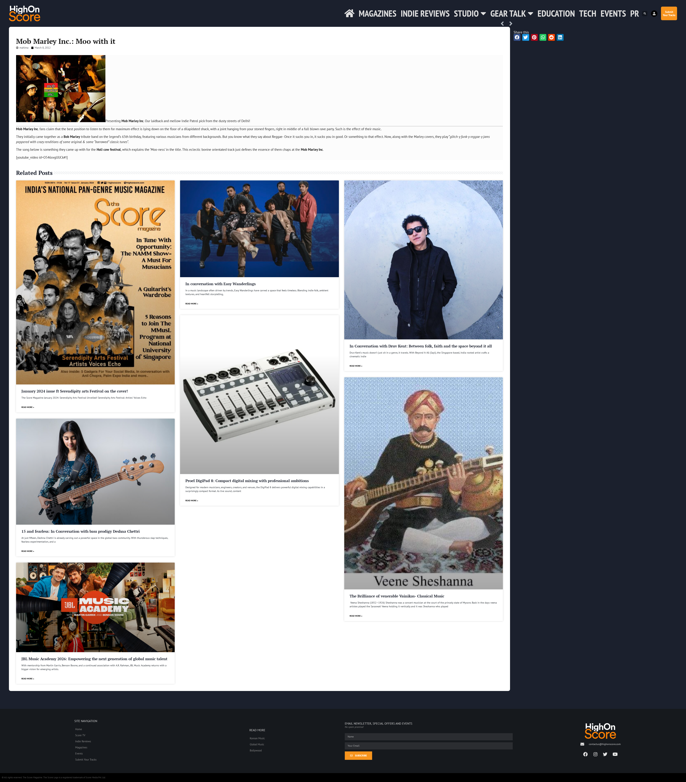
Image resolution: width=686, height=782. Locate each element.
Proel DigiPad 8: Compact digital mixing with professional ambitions (247, 480)
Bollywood (256, 750)
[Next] (510, 24)
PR (634, 13)
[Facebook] (585, 754)
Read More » (27, 407)
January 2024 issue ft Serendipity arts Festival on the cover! (74, 391)
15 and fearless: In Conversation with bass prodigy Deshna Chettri (80, 531)
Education (556, 13)
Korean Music (257, 738)
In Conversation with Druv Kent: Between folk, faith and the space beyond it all (421, 346)
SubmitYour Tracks (669, 13)
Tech (587, 13)
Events (613, 13)
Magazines (377, 13)
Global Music (257, 744)
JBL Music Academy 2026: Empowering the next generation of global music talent (94, 658)
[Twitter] (605, 754)
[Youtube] (615, 754)
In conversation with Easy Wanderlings (220, 283)
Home (78, 729)
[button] (644, 13)
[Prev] (504, 24)
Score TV (80, 735)
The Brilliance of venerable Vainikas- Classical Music (397, 596)
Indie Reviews (425, 13)
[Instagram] (595, 754)
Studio (466, 13)
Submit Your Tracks (85, 759)
